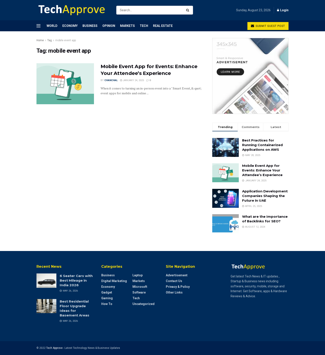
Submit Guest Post (270, 26)
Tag (49, 40)
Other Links (174, 292)
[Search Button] (188, 10)
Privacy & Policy (178, 286)
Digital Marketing (114, 281)
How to (106, 304)
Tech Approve (54, 347)
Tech (144, 26)
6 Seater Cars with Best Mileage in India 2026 (76, 280)
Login (284, 10)
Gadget (106, 292)
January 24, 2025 (133, 80)
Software (139, 292)
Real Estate (163, 26)
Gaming (107, 298)
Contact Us (174, 281)
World (52, 26)
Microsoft (139, 286)
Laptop (137, 275)
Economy (70, 26)
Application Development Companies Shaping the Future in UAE (265, 196)
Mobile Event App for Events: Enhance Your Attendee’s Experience (262, 170)
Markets (127, 26)
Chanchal (111, 80)
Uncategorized (143, 304)
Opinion (108, 26)
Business (90, 26)
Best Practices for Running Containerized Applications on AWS (262, 145)
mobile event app (65, 40)
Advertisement (176, 275)
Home (40, 40)
